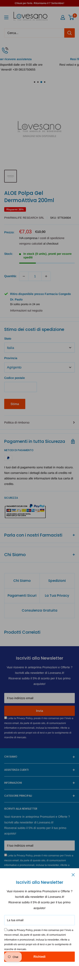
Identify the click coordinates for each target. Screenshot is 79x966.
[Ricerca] (69, 33)
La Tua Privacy (57, 595)
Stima (15, 404)
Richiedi (39, 956)
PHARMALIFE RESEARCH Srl (24, 217)
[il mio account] (63, 17)
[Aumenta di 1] (46, 276)
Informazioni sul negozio (26, 310)
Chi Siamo (22, 580)
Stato (7, 338)
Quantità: (10, 276)
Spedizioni (57, 580)
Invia (39, 710)
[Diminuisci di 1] (23, 276)
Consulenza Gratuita (39, 610)
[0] (71, 17)
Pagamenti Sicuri (22, 595)
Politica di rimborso (16, 422)
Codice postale (14, 378)
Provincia (10, 358)
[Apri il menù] (6, 17)
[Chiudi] (73, 874)
